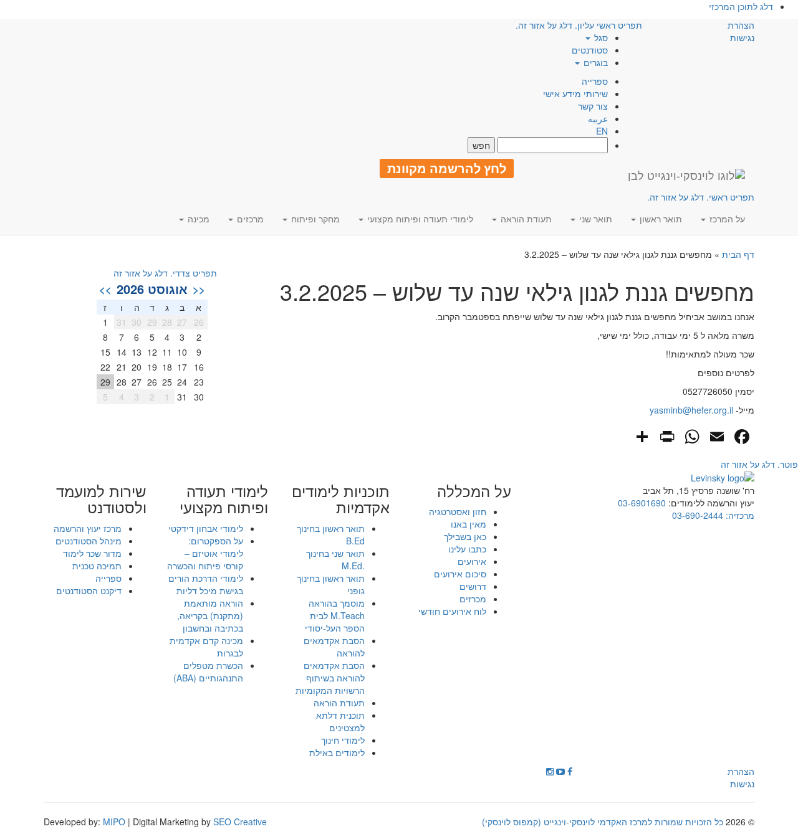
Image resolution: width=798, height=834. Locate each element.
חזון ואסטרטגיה (457, 511)
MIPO (114, 821)
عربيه (598, 118)
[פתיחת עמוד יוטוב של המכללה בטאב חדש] (560, 771)
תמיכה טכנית (97, 565)
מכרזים (472, 598)
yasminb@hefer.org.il (691, 410)
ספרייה (595, 81)
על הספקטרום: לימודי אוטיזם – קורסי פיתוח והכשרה (205, 553)
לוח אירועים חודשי (452, 611)
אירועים (472, 561)
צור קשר (593, 106)
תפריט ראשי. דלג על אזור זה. (700, 197)
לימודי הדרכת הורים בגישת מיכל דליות (205, 584)
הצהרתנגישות (741, 31)
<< (199, 289)
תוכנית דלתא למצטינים (340, 721)
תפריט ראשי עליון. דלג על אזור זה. (579, 25)
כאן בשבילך (465, 536)
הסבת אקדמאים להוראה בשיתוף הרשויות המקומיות (330, 677)
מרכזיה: (738, 515)
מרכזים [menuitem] (249, 218)
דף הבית (738, 254)
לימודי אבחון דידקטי (205, 528)
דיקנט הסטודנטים (89, 590)
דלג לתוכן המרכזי (741, 6)
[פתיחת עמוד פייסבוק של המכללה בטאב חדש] (569, 771)
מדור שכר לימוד (92, 553)
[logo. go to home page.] (686, 175)
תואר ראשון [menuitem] (659, 218)
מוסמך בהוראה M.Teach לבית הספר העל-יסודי (335, 615)
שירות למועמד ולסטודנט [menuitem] (101, 499)
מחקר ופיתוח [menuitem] (314, 218)
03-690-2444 (697, 515)
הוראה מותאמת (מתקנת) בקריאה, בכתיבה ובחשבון (210, 615)
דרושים (472, 586)
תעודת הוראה (339, 702)
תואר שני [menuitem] (594, 218)
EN (602, 131)
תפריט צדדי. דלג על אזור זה (165, 273)
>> (105, 289)
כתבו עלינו (467, 549)
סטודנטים (590, 50)
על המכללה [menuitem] (474, 491)
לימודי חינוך (343, 740)
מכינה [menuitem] (197, 218)
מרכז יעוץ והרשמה (88, 528)
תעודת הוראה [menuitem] (525, 218)
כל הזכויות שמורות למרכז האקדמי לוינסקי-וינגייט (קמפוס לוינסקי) (602, 821)
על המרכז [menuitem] (726, 218)
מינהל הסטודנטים (88, 540)
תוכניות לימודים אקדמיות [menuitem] (341, 499)
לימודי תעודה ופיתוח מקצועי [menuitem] (419, 218)
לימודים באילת (337, 752)
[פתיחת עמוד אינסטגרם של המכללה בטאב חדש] (550, 771)
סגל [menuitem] (600, 37)
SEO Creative (240, 821)
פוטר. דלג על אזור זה (759, 464)
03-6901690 (642, 502)
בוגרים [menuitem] (594, 62)
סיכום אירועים (460, 573)
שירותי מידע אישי (575, 93)
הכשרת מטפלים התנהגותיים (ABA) (208, 671)
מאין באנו (468, 524)
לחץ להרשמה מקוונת (446, 168)
